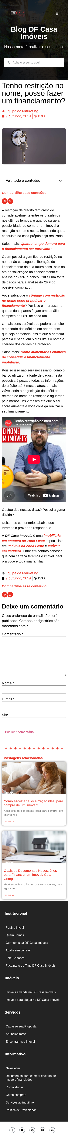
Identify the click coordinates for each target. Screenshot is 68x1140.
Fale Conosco (15, 958)
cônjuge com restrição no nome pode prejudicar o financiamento (33, 301)
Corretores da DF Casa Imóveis (27, 942)
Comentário (12, 634)
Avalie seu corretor (18, 950)
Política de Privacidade (21, 1110)
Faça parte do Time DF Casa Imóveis (31, 965)
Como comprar (16, 1094)
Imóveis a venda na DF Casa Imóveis (31, 992)
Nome (8, 683)
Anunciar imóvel (16, 1034)
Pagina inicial (15, 927)
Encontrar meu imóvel (20, 1041)
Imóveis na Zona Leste (26, 546)
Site (5, 715)
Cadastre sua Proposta (21, 1026)
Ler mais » (9, 821)
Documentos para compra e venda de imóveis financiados (31, 1077)
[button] (60, 180)
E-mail (8, 699)
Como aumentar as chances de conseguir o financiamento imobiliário (34, 357)
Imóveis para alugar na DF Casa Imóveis (33, 999)
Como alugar (14, 1087)
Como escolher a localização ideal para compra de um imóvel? (33, 803)
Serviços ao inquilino (20, 1102)
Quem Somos (15, 935)
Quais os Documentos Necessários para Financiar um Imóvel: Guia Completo (30, 875)
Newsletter (13, 1068)
